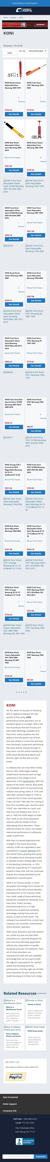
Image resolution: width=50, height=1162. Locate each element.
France (24, 850)
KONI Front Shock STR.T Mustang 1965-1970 (35, 402)
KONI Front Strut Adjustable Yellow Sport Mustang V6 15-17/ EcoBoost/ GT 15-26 (35, 531)
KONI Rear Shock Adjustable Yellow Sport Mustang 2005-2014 (13, 147)
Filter (10, 53)
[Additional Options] (15, 1080)
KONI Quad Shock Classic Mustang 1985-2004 (14, 275)
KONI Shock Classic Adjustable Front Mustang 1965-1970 (35, 145)
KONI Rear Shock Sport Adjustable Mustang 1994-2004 (13, 528)
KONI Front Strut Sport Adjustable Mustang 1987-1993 (35, 210)
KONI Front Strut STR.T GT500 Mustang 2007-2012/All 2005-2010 (36, 469)
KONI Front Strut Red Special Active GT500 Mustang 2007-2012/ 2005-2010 (13, 403)
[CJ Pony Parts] (24, 10)
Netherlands (29, 781)
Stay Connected (10, 1097)
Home (5, 18)
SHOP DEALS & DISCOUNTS (25, 3)
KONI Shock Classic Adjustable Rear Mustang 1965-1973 (13, 85)
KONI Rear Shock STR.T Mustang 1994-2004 (35, 655)
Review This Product (12, 157)
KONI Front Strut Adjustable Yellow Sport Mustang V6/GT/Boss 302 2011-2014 (13, 343)
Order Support (10, 1104)
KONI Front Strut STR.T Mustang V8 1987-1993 (34, 341)
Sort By (22, 51)
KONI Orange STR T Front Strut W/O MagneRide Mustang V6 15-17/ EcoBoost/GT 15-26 (13, 470)
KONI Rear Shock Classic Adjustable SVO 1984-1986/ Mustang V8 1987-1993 (12, 657)
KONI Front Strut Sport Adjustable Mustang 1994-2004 (35, 275)
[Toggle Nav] (3, 10)
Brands (13, 18)
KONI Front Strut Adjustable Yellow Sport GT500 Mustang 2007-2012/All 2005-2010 (13, 213)
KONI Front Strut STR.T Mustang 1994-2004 (35, 85)
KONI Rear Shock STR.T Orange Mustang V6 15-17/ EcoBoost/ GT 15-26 (12, 591)
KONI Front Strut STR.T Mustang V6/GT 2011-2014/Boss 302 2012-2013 (35, 591)
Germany (32, 850)
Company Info (10, 1110)
